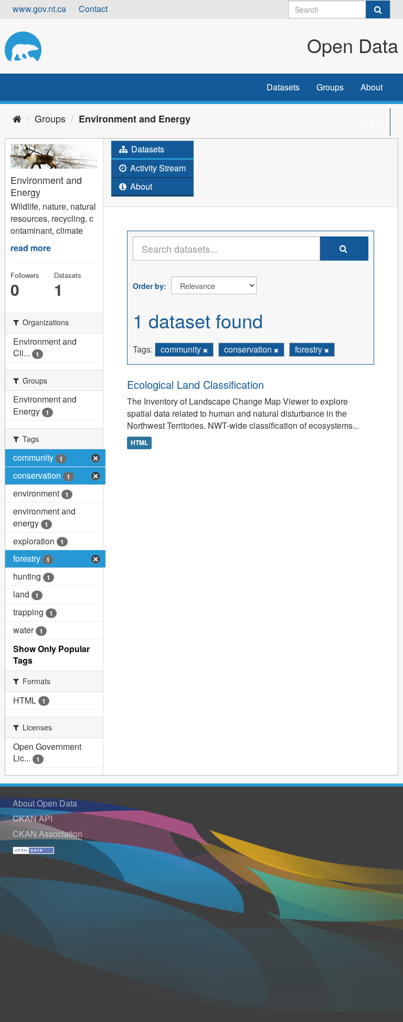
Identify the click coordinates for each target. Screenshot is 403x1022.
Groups (330, 87)
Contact (93, 9)
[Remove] (205, 350)
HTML (139, 442)
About (371, 87)
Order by (148, 286)
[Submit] (378, 9)
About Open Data (45, 803)
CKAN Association (47, 834)
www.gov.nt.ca (39, 9)
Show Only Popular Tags (51, 655)
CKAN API (32, 818)
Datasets (283, 87)
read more (30, 248)
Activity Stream (157, 168)
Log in (371, 122)
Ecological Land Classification (195, 384)
